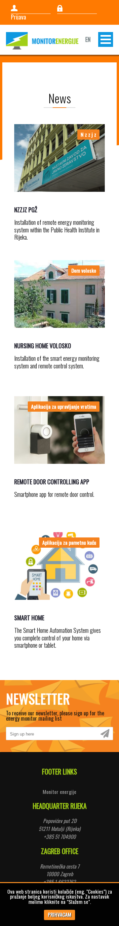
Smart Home (29, 617)
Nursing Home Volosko (42, 345)
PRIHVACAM (59, 914)
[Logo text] (42, 41)
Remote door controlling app (51, 481)
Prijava (18, 17)
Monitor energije (59, 792)
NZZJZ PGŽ (25, 209)
